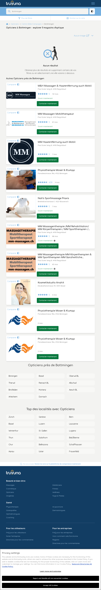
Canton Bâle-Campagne (32, 24)
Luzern (42, 424)
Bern (71, 417)
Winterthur (13, 430)
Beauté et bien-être (15, 481)
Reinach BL (44, 383)
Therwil (12, 383)
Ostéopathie (11, 510)
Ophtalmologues (13, 514)
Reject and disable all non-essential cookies (50, 578)
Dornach (43, 396)
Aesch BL (73, 390)
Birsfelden (13, 390)
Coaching (10, 517)
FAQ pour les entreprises (62, 532)
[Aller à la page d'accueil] (15, 3)
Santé (9, 502)
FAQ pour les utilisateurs (16, 532)
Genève (42, 417)
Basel (41, 376)
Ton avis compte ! (52, 464)
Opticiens (15, 24)
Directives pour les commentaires (19, 540)
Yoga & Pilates (58, 496)
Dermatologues (58, 510)
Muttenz (42, 390)
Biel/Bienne (74, 437)
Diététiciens (57, 485)
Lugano (72, 430)
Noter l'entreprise (13, 536)
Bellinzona (43, 444)
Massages (10, 485)
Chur (11, 444)
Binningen (13, 376)
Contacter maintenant (48, 103)
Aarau (11, 451)
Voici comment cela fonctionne (65, 536)
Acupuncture (57, 507)
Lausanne (73, 424)
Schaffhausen (75, 444)
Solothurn (43, 437)
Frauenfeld (74, 451)
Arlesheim (13, 396)
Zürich (11, 417)
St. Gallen (43, 430)
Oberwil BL (74, 376)
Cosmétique (11, 489)
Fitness (55, 489)
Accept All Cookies (50, 585)
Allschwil (72, 383)
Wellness (56, 492)
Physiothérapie (12, 507)
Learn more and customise (50, 571)
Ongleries (10, 496)
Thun (11, 437)
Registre (55, 540)
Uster (41, 451)
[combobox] (49, 11)
